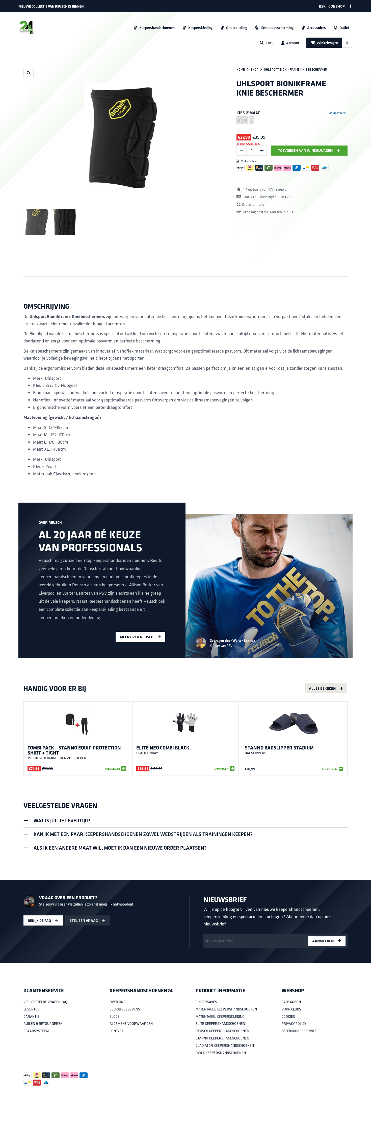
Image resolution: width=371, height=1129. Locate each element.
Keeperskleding (200, 27)
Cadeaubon (291, 1002)
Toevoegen (112, 769)
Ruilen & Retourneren (43, 1024)
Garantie (31, 1016)
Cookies (288, 1016)
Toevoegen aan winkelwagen (305, 150)
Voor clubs (291, 1009)
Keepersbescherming (277, 27)
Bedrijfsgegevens (125, 1009)
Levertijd (31, 1009)
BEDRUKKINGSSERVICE (299, 1031)
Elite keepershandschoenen (220, 1024)
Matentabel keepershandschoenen (226, 1009)
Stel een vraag (84, 920)
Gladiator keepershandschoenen (225, 1045)
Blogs (115, 1016)
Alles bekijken (322, 688)
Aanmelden (323, 940)
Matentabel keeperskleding (220, 1016)
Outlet (344, 27)
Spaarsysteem (36, 1031)
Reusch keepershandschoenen (222, 1031)
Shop (254, 69)
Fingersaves (206, 1002)
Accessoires (316, 27)
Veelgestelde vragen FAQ (45, 1002)
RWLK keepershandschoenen (221, 1053)
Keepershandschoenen (157, 27)
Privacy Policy (294, 1024)
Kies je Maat (248, 112)
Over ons (117, 1002)
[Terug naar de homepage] (26, 27)
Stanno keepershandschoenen (222, 1038)
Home (240, 69)
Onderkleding (236, 27)
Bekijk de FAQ (39, 920)
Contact (116, 1031)
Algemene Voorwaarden (131, 1024)
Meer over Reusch (136, 636)
